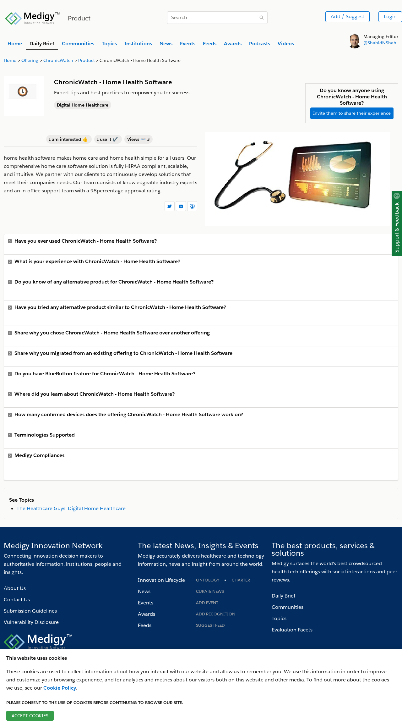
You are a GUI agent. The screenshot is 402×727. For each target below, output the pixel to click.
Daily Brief (283, 595)
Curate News (210, 591)
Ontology (207, 580)
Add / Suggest (347, 16)
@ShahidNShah (379, 43)
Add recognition (215, 614)
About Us (15, 588)
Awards (146, 614)
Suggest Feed (210, 625)
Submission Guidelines (30, 611)
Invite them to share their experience (352, 113)
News (144, 591)
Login (390, 16)
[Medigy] (32, 17)
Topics (279, 618)
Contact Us (17, 599)
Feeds (144, 625)
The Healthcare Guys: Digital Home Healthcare (71, 508)
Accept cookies (30, 716)
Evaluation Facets (292, 629)
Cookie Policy (59, 688)
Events (145, 602)
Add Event (207, 602)
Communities (287, 607)
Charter (241, 580)
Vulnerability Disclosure (31, 622)
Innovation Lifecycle (161, 580)
